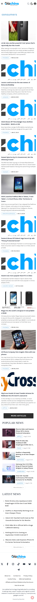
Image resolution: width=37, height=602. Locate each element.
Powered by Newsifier (18, 599)
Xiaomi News (7, 286)
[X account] (2, 564)
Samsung (21, 471)
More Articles (18, 416)
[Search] (28, 3)
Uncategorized (8, 214)
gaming (20, 483)
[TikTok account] (18, 564)
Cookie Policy (12, 579)
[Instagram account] (13, 564)
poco (19, 448)
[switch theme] (31, 3)
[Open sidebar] (2, 3)
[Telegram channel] (18, 569)
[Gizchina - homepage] (11, 4)
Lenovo (5, 97)
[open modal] (35, 3)
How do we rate (19, 585)
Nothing (20, 460)
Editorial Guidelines (25, 579)
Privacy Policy (27, 576)
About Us (7, 576)
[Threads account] (35, 564)
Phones (5, 58)
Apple (4, 408)
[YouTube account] (24, 564)
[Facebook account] (7, 564)
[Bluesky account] (29, 564)
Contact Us (17, 576)
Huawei (5, 172)
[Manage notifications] (32, 597)
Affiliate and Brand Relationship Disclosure (19, 582)
